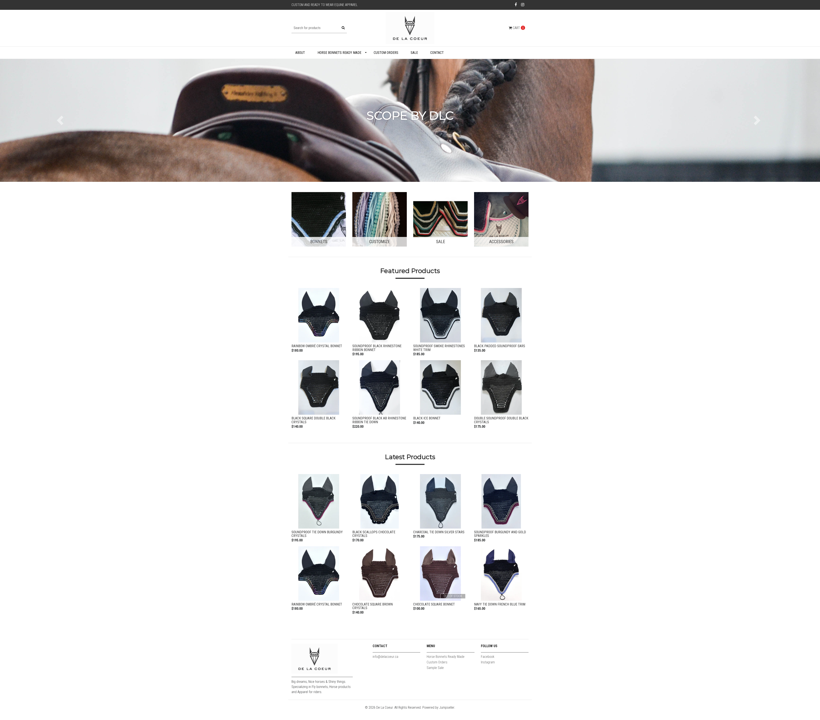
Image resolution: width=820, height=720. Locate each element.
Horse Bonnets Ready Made (339, 53)
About (300, 53)
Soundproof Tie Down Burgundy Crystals (317, 534)
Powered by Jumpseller (438, 707)
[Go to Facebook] (515, 4)
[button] (61, 120)
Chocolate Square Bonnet (434, 604)
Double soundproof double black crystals (501, 420)
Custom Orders (386, 53)
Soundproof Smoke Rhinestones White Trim (439, 348)
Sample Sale (435, 668)
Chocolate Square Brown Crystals (372, 606)
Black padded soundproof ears (499, 346)
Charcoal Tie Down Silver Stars (438, 532)
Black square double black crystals (313, 420)
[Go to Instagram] (522, 4)
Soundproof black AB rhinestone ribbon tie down (379, 420)
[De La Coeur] (410, 28)
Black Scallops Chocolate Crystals (373, 534)
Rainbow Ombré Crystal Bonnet (316, 346)
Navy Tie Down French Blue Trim (499, 604)
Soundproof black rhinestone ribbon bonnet (376, 348)
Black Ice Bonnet (427, 418)
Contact (437, 53)
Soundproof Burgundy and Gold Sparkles (500, 534)
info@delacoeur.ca (385, 657)
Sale (414, 53)
